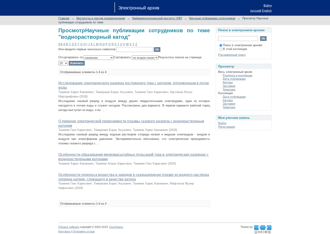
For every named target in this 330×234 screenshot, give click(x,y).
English (267, 10)
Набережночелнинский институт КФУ (157, 18)
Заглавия (229, 86)
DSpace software (68, 227)
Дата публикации (234, 78)
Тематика (229, 89)
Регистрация (226, 126)
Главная (63, 18)
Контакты (64, 231)
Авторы (228, 82)
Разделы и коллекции (237, 75)
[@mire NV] (263, 229)
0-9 (60, 44)
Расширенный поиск (232, 54)
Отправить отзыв (84, 231)
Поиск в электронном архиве (242, 45)
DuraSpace (116, 227)
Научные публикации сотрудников (212, 18)
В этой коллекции (235, 49)
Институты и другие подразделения (100, 18)
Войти (268, 5)
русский (255, 10)
